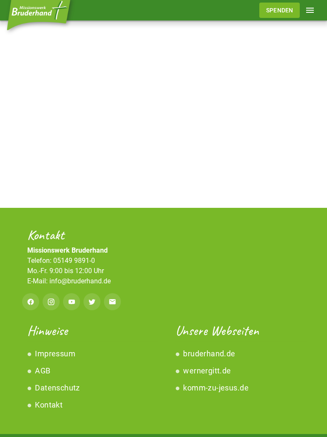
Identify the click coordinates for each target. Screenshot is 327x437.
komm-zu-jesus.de (215, 387)
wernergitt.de (206, 370)
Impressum (54, 353)
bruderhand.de (208, 353)
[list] (89, 379)
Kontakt (48, 404)
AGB (42, 370)
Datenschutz (56, 387)
